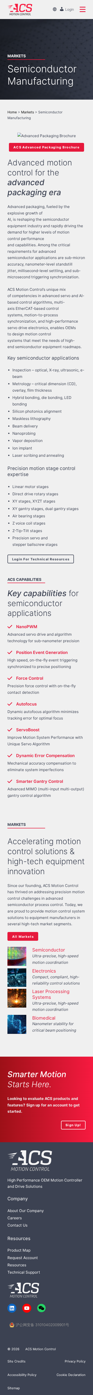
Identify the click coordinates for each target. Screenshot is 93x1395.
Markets (27, 112)
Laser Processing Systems (50, 994)
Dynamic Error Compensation (45, 755)
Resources (16, 1265)
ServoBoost (27, 729)
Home (12, 112)
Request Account (22, 1257)
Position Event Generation (42, 652)
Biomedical (43, 1018)
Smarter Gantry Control (39, 781)
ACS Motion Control (40, 1349)
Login (69, 9)
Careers (14, 1218)
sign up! (73, 1125)
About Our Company (25, 1210)
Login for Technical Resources (40, 559)
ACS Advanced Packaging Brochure (46, 147)
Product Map (19, 1250)
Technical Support (23, 1272)
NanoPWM (26, 626)
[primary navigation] (83, 9)
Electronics (44, 971)
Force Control (29, 678)
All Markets (23, 937)
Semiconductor (48, 950)
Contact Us (17, 1225)
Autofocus (26, 704)
